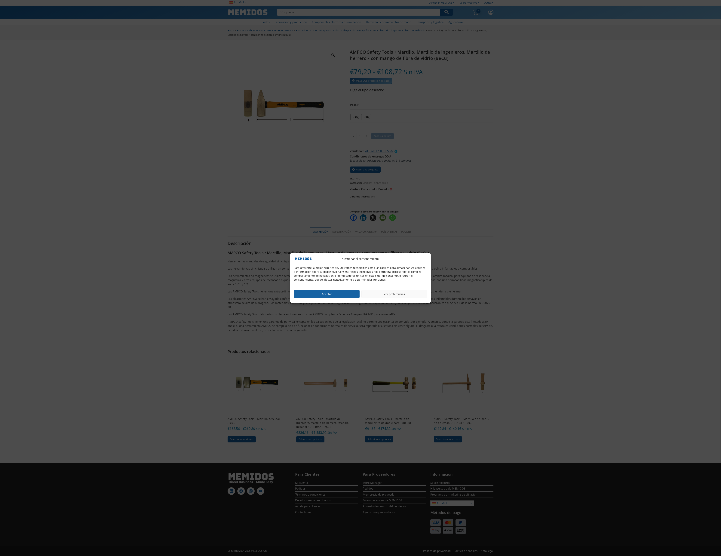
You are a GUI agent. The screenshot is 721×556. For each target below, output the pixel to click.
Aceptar (327, 294)
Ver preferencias (394, 294)
